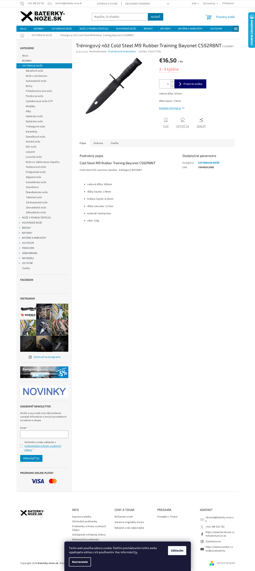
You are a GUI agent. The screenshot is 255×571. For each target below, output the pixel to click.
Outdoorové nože (36, 167)
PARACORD (28, 248)
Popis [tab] (83, 143)
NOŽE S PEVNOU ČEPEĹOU (36, 218)
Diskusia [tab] (98, 143)
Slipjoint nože (33, 177)
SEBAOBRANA (29, 253)
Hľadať (155, 16)
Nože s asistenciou (36, 76)
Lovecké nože (34, 157)
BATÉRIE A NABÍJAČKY (34, 238)
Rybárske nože (34, 121)
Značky (26, 268)
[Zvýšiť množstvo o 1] (172, 82)
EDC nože (31, 147)
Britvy (29, 86)
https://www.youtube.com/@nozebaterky (219, 548)
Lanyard (30, 152)
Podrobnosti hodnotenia (122, 51)
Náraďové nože (34, 71)
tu (135, 552)
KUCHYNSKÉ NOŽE (32, 223)
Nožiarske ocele (124, 517)
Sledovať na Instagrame (47, 357)
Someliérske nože (36, 182)
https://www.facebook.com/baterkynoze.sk (220, 534)
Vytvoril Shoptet (226, 563)
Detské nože (33, 142)
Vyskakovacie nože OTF (39, 101)
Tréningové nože (35, 126)
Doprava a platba (107, 3)
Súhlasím (177, 551)
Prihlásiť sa (31, 458)
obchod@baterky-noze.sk (220, 519)
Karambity (31, 132)
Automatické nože (36, 81)
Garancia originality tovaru (129, 522)
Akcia (25, 56)
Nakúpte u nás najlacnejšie (129, 528)
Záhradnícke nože (36, 212)
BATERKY (27, 233)
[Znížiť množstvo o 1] (172, 86)
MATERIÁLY (28, 258)
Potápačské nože (36, 172)
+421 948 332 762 (215, 527)
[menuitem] (23, 29)
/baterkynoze (213, 541)
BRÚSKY (26, 228)
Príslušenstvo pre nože (39, 91)
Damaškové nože (35, 137)
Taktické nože (34, 197)
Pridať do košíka (192, 83)
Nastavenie (80, 562)
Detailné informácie (170, 108)
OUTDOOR (28, 243)
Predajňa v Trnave (167, 517)
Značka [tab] (114, 143)
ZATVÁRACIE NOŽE (32, 66)
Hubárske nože (34, 116)
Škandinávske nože (37, 192)
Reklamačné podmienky (85, 540)
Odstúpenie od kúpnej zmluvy (89, 535)
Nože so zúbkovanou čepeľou (42, 162)
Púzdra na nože (34, 96)
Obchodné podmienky (137, 3)
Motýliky (30, 106)
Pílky (28, 111)
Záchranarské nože (37, 202)
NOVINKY (27, 61)
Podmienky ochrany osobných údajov (89, 528)
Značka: (150, 51)
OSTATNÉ (27, 263)
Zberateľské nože (36, 208)
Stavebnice (32, 187)
